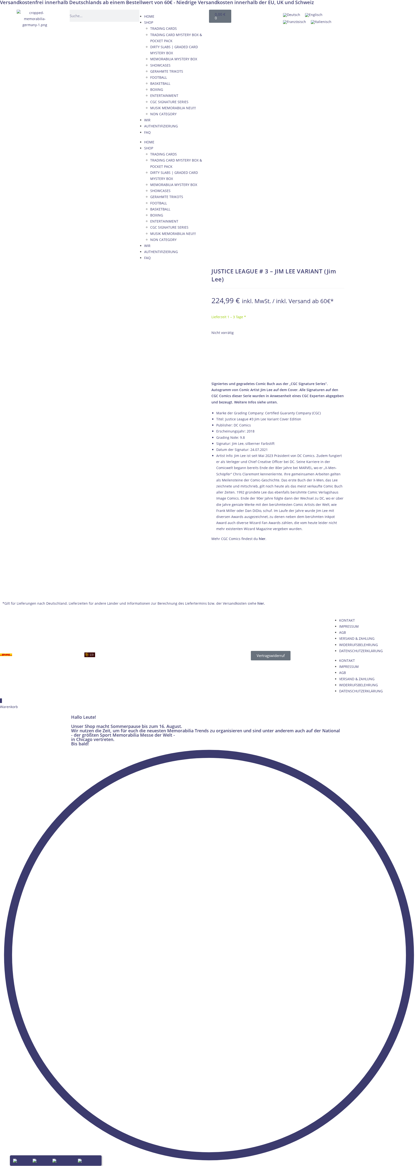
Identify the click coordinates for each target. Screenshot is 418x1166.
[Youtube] (378, 16)
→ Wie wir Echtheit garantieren (278, 369)
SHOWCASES (160, 65)
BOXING (156, 89)
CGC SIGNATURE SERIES (169, 102)
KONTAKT (347, 620)
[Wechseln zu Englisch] (314, 15)
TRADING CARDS (163, 28)
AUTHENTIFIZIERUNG (161, 126)
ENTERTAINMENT (164, 95)
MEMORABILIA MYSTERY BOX (173, 59)
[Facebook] (354, 16)
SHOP (148, 22)
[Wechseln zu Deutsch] (292, 15)
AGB (342, 632)
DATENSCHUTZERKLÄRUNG (361, 651)
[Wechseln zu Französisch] (294, 22)
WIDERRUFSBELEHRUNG (358, 644)
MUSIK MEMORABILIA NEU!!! (173, 108)
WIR (147, 120)
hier (262, 538)
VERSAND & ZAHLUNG (356, 638)
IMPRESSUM (349, 626)
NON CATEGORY (163, 114)
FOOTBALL (158, 77)
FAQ (147, 132)
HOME (149, 16)
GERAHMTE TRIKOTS (166, 71)
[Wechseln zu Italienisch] (321, 22)
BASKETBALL (160, 83)
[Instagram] (401, 16)
